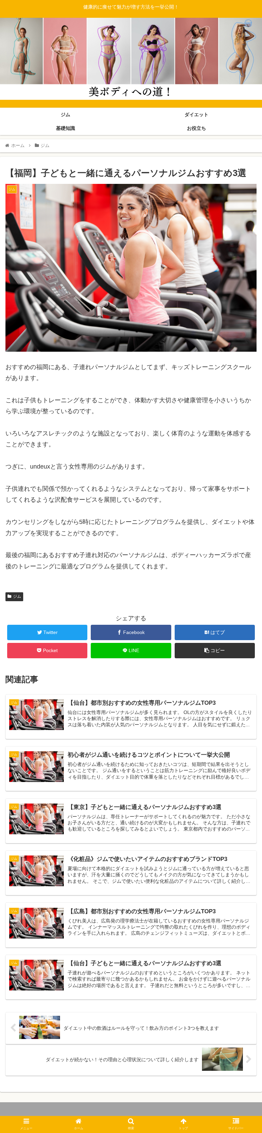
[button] (242, 771)
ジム (17, 596)
